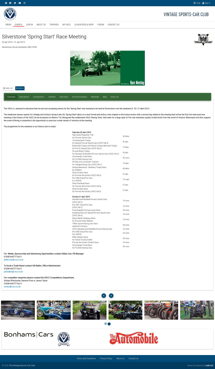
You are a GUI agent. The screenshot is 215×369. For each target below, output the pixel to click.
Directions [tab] (63, 97)
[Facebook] (10, 3)
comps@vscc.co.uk (12, 286)
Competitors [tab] (38, 97)
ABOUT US (41, 24)
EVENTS (18, 24)
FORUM (100, 24)
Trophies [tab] (51, 97)
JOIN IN (29, 24)
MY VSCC (66, 24)
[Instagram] (24, 3)
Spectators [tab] (24, 97)
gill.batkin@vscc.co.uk (13, 271)
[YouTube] (19, 3)
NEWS (8, 24)
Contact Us (133, 358)
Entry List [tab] (115, 97)
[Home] (6, 3)
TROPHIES (54, 24)
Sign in (207, 3)
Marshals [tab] (95, 97)
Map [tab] (105, 97)
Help (198, 3)
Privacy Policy (106, 358)
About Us (120, 358)
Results (21, 88)
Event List (9, 88)
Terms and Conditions (86, 358)
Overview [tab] (11, 97)
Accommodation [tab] (79, 97)
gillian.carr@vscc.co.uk (13, 259)
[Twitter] (15, 3)
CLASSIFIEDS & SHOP (84, 24)
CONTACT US (113, 24)
